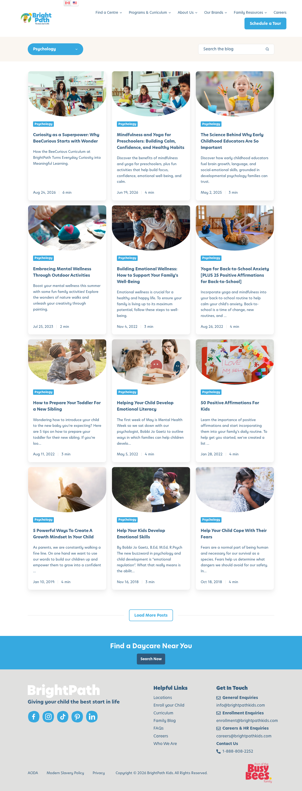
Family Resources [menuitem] (248, 12)
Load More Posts (151, 615)
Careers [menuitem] (280, 12)
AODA (33, 772)
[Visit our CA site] (67, 3)
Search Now (151, 658)
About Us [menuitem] (186, 12)
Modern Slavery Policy (65, 772)
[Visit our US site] (75, 3)
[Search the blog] (267, 49)
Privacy (99, 772)
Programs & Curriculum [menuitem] (148, 12)
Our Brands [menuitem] (213, 12)
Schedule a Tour (265, 23)
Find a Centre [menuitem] (107, 12)
